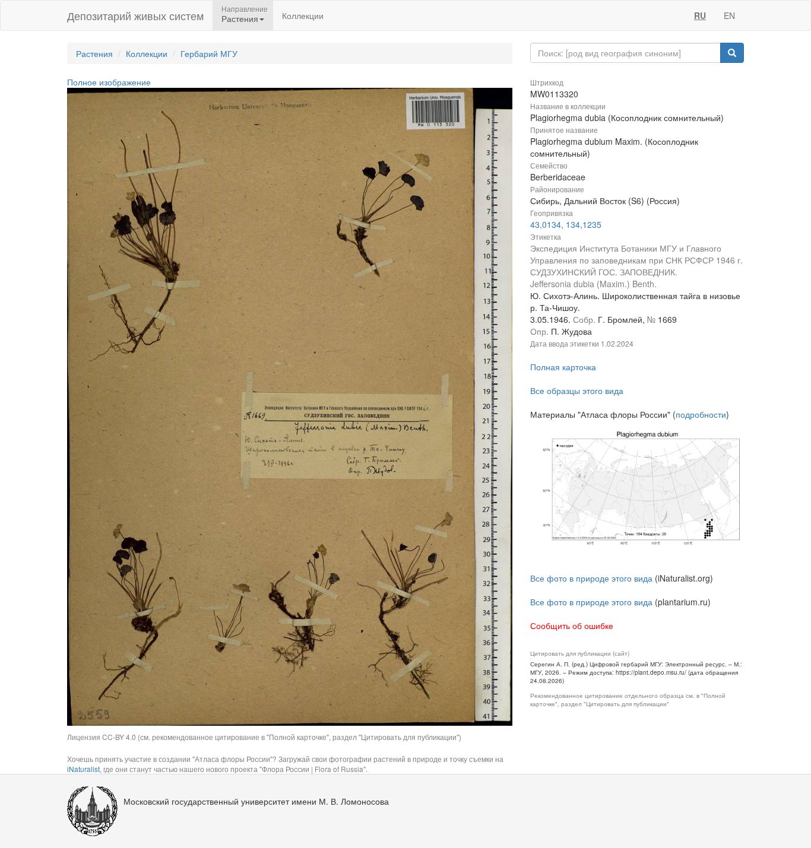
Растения (94, 53)
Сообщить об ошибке (571, 625)
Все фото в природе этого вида (591, 578)
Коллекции (303, 15)
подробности (701, 414)
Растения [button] (239, 18)
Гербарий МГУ (208, 53)
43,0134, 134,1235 (565, 224)
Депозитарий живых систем (135, 15)
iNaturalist (83, 769)
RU (700, 15)
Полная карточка (563, 367)
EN (729, 15)
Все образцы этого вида (576, 390)
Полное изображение (109, 82)
